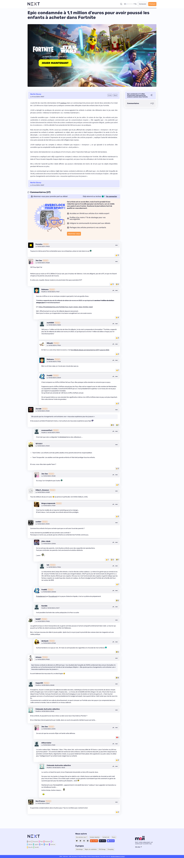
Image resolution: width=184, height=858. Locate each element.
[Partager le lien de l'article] (151, 95)
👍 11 (117, 255)
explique (63, 103)
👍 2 (117, 403)
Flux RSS (95, 840)
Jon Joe (39, 260)
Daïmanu (45, 289)
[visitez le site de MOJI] (140, 840)
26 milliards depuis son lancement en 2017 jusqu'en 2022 (90, 350)
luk (48, 565)
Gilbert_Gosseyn (42, 490)
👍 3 (117, 338)
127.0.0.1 (39, 444)
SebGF (38, 619)
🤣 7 (117, 560)
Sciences (52, 844)
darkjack (44, 641)
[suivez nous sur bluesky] (76, 840)
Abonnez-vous (74, 234)
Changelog (111, 849)
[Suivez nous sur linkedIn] (87, 840)
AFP (58, 171)
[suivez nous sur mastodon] (80, 840)
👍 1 (117, 370)
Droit (29, 841)
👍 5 (117, 516)
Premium (152, 4)
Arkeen (38, 657)
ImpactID (39, 683)
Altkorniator (46, 743)
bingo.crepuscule (48, 503)
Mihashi (50, 343)
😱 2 (117, 284)
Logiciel (36, 844)
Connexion (142, 4)
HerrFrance (40, 801)
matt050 (50, 323)
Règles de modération (91, 849)
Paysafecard (53, 596)
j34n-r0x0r (45, 541)
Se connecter (111, 196)
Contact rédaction (95, 837)
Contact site (106, 837)
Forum (114, 837)
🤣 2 (117, 600)
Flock (41, 841)
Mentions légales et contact (118, 856)
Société (37, 847)
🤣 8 (112, 425)
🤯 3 (117, 468)
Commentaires (133, 103)
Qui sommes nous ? (81, 837)
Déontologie (79, 849)
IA (52, 841)
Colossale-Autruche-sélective (48, 709)
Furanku (39, 244)
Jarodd (38, 409)
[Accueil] (34, 4)
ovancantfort (46, 430)
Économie (35, 841)
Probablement (41, 596)
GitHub (103, 840)
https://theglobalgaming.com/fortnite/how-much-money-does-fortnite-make (65, 307)
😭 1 (117, 425)
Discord (112, 840)
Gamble (44, 606)
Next (42, 844)
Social (46, 844)
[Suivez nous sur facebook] (84, 840)
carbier (38, 522)
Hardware (47, 841)
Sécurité (30, 847)
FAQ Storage (102, 849)
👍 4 (117, 317)
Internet (30, 844)
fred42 (49, 375)
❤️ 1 (117, 737)
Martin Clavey (35, 94)
